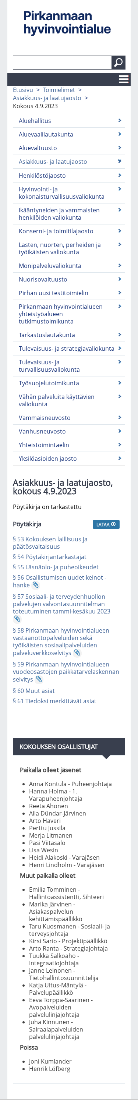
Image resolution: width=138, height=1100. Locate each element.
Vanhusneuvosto (42, 431)
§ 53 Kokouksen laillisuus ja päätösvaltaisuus (50, 543)
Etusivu (23, 90)
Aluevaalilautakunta (46, 134)
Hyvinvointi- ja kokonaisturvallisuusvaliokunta (62, 193)
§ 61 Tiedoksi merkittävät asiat (54, 701)
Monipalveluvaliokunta (50, 266)
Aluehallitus (35, 121)
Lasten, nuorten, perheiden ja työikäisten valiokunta (60, 248)
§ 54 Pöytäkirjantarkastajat (49, 557)
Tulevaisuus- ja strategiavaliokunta (66, 348)
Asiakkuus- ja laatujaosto (47, 98)
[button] (118, 63)
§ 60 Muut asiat (34, 691)
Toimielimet (59, 90)
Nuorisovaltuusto (43, 279)
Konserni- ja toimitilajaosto (56, 231)
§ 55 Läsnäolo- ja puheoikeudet (56, 567)
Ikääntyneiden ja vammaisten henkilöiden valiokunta (59, 214)
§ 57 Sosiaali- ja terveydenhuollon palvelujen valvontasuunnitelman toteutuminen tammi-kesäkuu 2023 (61, 604)
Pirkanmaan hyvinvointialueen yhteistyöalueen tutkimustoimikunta (61, 314)
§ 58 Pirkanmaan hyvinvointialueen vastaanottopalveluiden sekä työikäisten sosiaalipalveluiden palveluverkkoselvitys (61, 641)
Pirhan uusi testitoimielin (53, 293)
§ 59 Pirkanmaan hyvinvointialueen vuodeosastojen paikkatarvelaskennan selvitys (66, 671)
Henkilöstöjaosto (42, 175)
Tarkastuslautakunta (47, 335)
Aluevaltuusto (38, 148)
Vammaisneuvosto (45, 418)
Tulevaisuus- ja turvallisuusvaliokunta (49, 366)
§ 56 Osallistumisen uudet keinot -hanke (59, 581)
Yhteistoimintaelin (44, 445)
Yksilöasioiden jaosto (48, 458)
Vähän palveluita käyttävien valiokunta (57, 400)
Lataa (103, 524)
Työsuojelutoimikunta (49, 383)
